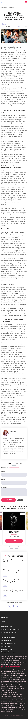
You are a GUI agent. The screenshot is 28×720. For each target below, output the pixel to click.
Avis (2, 624)
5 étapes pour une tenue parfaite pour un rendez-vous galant (13, 571)
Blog (4, 24)
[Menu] (26, 2)
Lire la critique (14, 537)
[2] (12, 468)
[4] (16, 468)
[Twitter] (17, 606)
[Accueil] (1, 2)
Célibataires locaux (6, 649)
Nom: (3, 471)
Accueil (3, 621)
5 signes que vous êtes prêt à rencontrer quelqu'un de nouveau (13, 581)
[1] (10, 468)
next (17, 547)
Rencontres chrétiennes (8, 643)
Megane (13, 432)
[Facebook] (13, 606)
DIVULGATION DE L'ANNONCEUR (10, 629)
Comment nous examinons (9, 632)
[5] (18, 468)
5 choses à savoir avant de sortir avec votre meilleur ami (13, 591)
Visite (14, 541)
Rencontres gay (5, 646)
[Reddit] (9, 606)
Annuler (20, 500)
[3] (14, 468)
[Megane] (6, 433)
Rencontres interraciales (8, 652)
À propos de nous (6, 627)
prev (11, 547)
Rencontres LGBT (6, 641)
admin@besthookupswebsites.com (11, 666)
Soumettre (8, 500)
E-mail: (3, 479)
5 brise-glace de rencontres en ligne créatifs (14, 561)
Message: (4, 487)
